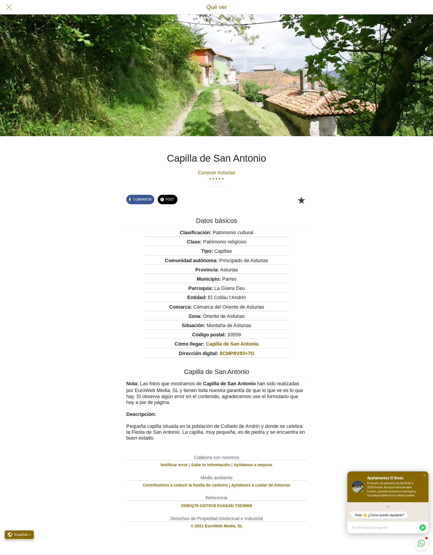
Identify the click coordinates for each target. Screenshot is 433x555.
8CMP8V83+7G (237, 353)
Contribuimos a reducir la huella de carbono (185, 485)
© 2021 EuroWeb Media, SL (217, 526)
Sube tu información (210, 465)
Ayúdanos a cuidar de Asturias (260, 485)
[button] (424, 475)
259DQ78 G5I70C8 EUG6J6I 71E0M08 (216, 505)
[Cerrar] (9, 7)
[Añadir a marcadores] (301, 200)
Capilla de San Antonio (232, 344)
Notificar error (174, 465)
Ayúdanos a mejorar (253, 465)
